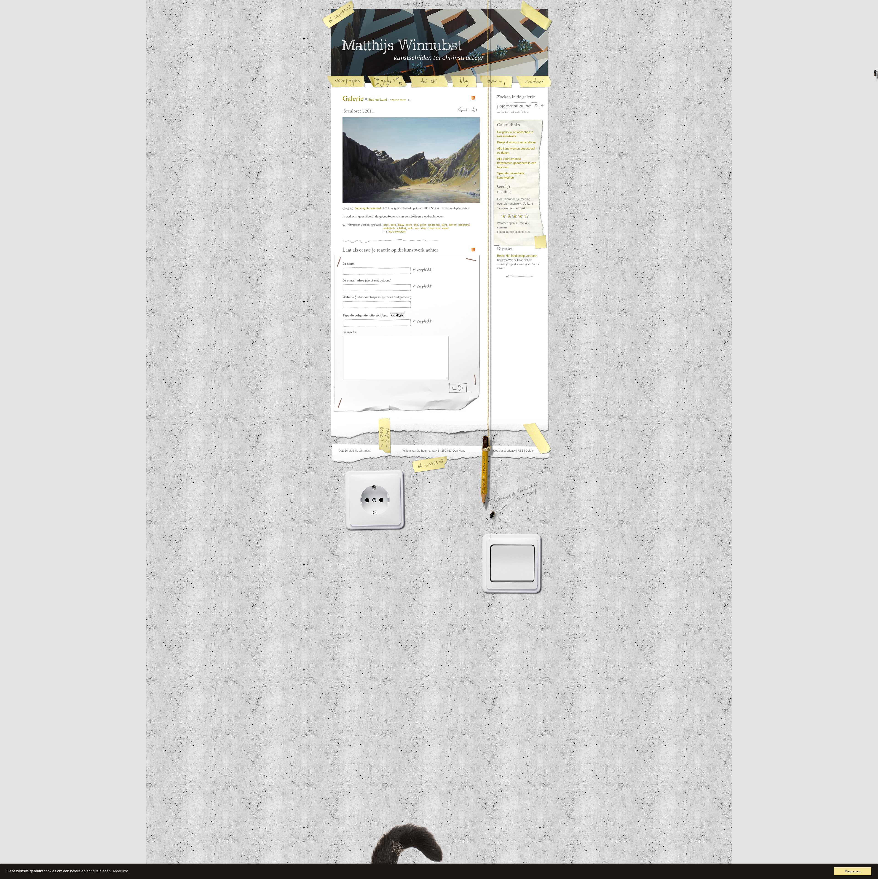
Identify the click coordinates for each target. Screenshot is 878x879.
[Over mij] (496, 81)
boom (409, 224)
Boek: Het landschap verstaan (517, 255)
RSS (520, 450)
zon (438, 228)
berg (393, 224)
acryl (386, 224)
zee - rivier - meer (424, 228)
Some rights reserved (367, 208)
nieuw (445, 228)
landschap (434, 224)
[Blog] (463, 81)
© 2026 (343, 450)
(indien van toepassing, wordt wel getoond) (377, 297)
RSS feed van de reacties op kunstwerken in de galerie (473, 250)
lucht (444, 224)
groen (423, 224)
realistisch (389, 228)
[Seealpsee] (411, 160)
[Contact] (534, 81)
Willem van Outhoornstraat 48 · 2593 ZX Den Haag (434, 450)
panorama (464, 224)
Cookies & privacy (504, 450)
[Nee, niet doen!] (367, 500)
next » (472, 110)
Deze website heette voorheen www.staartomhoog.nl (417, 850)
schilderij (401, 228)
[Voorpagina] (346, 81)
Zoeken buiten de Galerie (515, 112)
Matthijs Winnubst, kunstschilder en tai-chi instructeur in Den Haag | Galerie (439, 58)
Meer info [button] (120, 871)
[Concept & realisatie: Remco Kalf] (503, 513)
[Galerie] (387, 81)
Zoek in (542, 105)
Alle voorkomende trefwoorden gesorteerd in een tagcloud (516, 163)
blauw (401, 224)
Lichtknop (512, 563)
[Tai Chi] (428, 81)
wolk (410, 228)
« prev (462, 110)
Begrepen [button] (852, 871)
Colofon (530, 450)
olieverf (453, 224)
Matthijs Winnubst (401, 47)
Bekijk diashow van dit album (516, 142)
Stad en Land (377, 99)
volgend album (398, 99)
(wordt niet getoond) (367, 280)
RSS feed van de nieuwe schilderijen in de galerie (473, 98)
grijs (416, 224)
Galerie (353, 98)
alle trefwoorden (397, 231)
